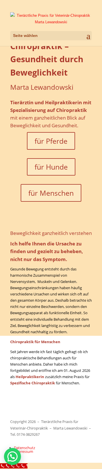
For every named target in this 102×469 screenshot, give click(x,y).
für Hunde (51, 167)
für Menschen (51, 193)
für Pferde (51, 141)
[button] (12, 456)
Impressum (23, 451)
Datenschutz (24, 447)
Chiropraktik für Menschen (65, 406)
